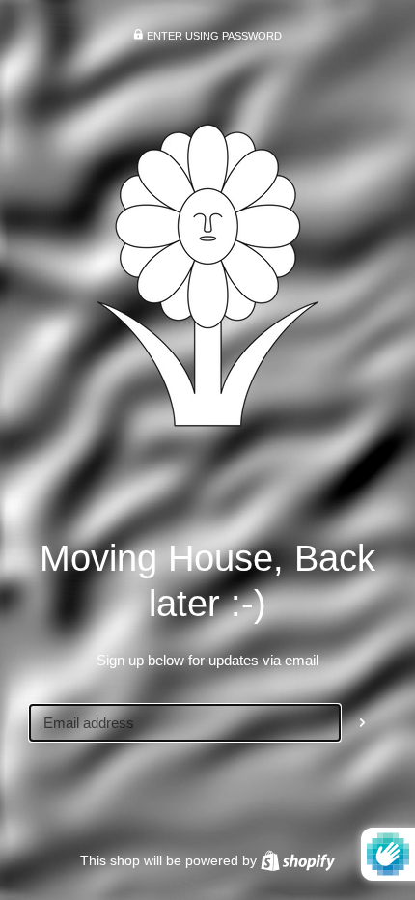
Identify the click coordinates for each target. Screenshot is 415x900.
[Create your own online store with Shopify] (298, 860)
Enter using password (213, 36)
